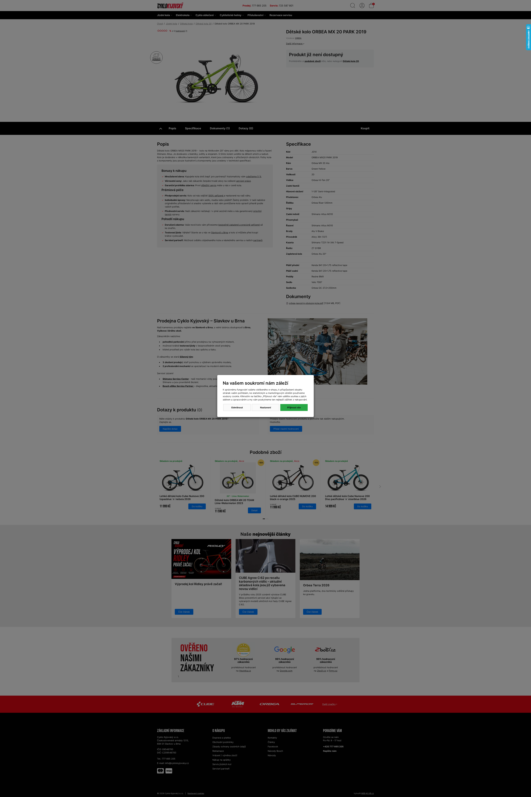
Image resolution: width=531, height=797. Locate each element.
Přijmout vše (294, 407)
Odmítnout (237, 407)
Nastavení (265, 407)
